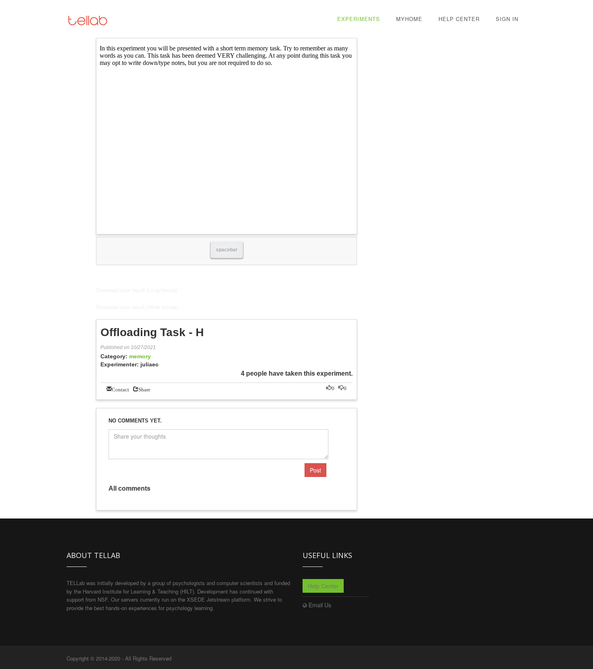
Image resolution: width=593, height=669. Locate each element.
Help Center (459, 19)
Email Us (320, 605)
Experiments (358, 19)
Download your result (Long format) (136, 290)
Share (144, 388)
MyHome (409, 19)
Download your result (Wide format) (137, 307)
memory (140, 356)
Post (315, 470)
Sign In (507, 19)
